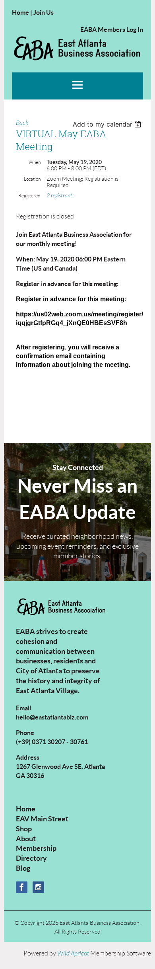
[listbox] (108, 124)
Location (32, 178)
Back (22, 123)
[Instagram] (38, 887)
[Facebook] (21, 887)
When (35, 162)
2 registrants (60, 195)
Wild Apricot (73, 953)
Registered (29, 195)
